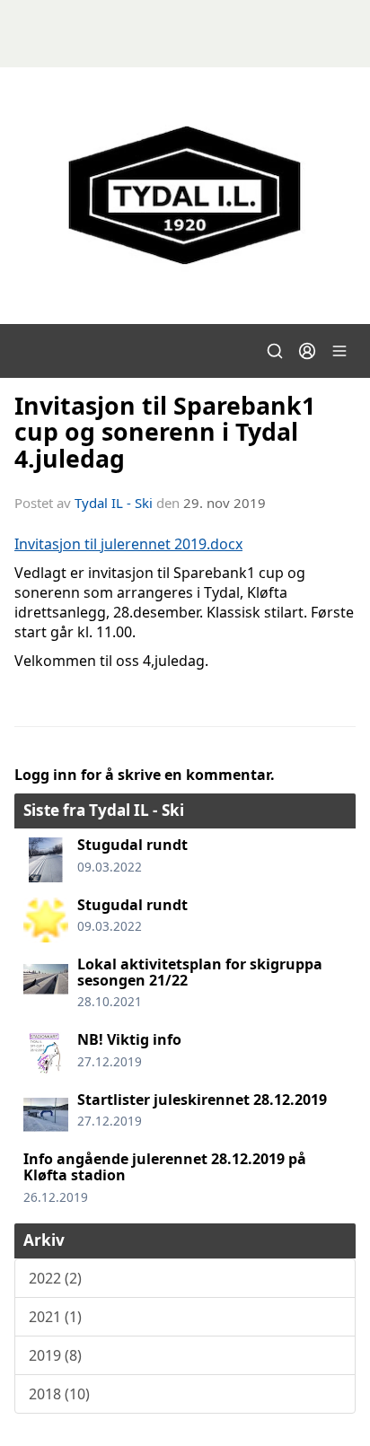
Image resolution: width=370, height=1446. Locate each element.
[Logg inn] (307, 351)
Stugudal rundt (132, 844)
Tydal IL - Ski (114, 503)
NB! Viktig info (129, 1039)
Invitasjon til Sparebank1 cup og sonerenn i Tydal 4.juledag (164, 432)
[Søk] (275, 351)
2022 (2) (55, 1278)
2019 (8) (55, 1355)
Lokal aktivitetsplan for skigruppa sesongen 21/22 (199, 972)
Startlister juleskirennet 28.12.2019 (202, 1099)
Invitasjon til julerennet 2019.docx (128, 544)
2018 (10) (59, 1394)
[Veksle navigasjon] (339, 351)
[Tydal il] (185, 195)
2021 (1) (55, 1317)
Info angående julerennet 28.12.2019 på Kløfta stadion (164, 1167)
